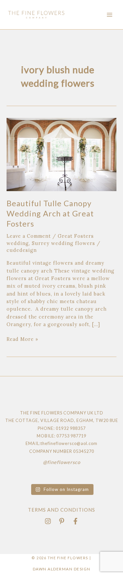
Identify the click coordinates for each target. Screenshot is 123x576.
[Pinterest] (61, 521)
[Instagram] (48, 521)
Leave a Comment (29, 236)
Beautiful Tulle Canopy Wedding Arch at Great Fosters (50, 213)
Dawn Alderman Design (62, 568)
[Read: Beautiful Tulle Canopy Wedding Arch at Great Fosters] (61, 154)
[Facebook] (75, 521)
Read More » (22, 338)
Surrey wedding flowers (63, 243)
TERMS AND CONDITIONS (61, 510)
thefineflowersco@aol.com (69, 443)
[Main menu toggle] (109, 15)
